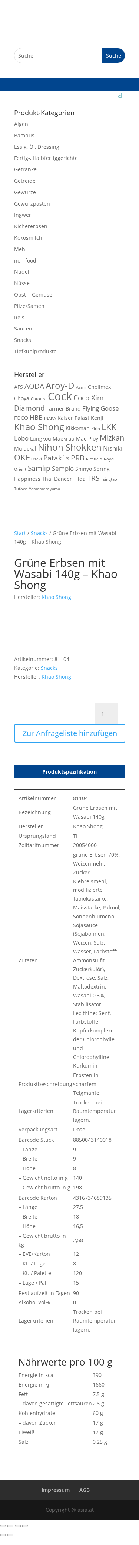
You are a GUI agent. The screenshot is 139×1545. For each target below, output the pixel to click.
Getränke (25, 169)
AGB (84, 1489)
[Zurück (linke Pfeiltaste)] (3, 1535)
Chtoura (38, 398)
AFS (18, 386)
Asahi (81, 387)
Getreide (25, 180)
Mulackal (25, 448)
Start (20, 533)
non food (25, 260)
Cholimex (99, 386)
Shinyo (83, 468)
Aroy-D (60, 385)
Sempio (63, 468)
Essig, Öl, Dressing (36, 146)
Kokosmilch (28, 237)
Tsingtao (109, 479)
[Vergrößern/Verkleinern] (3, 1526)
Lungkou (40, 438)
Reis (19, 317)
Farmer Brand (63, 408)
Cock (60, 396)
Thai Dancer (57, 478)
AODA (34, 386)
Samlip (39, 468)
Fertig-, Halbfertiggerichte (46, 157)
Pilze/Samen (29, 305)
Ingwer (22, 214)
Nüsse (22, 283)
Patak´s (56, 457)
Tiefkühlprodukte (35, 351)
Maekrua (64, 438)
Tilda (79, 478)
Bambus (24, 135)
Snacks (22, 339)
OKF (22, 457)
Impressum (56, 1489)
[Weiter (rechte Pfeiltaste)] (10, 1535)
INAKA (50, 418)
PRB (78, 457)
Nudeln (23, 271)
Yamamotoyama (44, 488)
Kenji (97, 417)
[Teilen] (18, 1526)
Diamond (29, 407)
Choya (21, 398)
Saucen (23, 328)
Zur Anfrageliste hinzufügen (70, 733)
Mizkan (112, 437)
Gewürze (25, 192)
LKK (109, 427)
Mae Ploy (87, 438)
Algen (21, 123)
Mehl (20, 249)
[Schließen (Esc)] (25, 1526)
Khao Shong (39, 427)
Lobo (21, 438)
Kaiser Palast (73, 417)
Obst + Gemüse (33, 294)
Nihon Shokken (70, 447)
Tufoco (20, 488)
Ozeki (36, 459)
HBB (36, 417)
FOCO (21, 417)
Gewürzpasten (32, 203)
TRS (93, 478)
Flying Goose (100, 408)
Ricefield (94, 459)
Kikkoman (78, 428)
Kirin (95, 428)
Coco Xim (88, 397)
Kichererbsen (30, 226)
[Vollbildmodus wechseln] (10, 1526)
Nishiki (112, 448)
